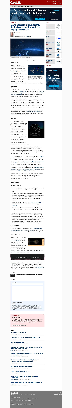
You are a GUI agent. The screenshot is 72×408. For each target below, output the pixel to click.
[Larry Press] (11, 36)
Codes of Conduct (18, 400)
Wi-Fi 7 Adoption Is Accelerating (18, 332)
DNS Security (49, 48)
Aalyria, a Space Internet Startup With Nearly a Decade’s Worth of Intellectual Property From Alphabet (25, 27)
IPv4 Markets (49, 30)
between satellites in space (16, 124)
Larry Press (14, 262)
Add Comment (28, 36)
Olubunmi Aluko (12, 356)
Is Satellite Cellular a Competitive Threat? (20, 371)
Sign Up (54, 1)
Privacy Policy (24, 400)
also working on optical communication (31, 169)
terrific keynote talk (14, 240)
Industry (31, 6)
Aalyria (32, 139)
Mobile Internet (27, 274)
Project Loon (23, 91)
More (11, 388)
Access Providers (14, 274)
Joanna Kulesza (12, 350)
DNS (47, 25)
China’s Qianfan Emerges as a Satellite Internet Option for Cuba (25, 337)
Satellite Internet (35, 274)
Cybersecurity (49, 54)
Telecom (41, 274)
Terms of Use (29, 400)
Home (11, 6)
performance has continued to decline (32, 158)
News (22, 6)
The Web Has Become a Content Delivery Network (22, 366)
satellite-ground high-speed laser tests (25, 170)
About (15, 397)
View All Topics (48, 65)
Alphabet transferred (16, 71)
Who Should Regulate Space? (17, 342)
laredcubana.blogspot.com (32, 268)
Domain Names (49, 60)
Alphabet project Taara (36, 202)
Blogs (18, 6)
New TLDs (48, 36)
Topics (14, 6)
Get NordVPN (19, 257)
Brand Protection (50, 42)
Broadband (21, 274)
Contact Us (18, 397)
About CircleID (59, 1)
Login (52, 1)
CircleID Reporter (13, 385)
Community (27, 6)
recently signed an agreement (33, 111)
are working (36, 110)
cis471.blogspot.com (40, 267)
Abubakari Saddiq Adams (14, 363)
